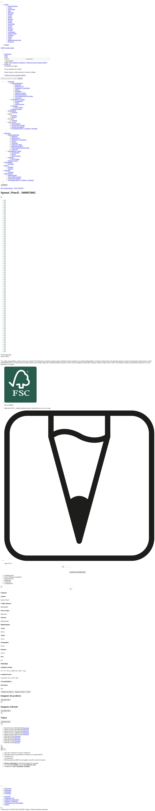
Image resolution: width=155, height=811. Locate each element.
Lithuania (10, 35)
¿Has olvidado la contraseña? (17, 62)
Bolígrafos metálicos (21, 94)
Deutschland (11, 9)
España (6, 4)
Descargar (26, 728)
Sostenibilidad (12, 111)
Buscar (20, 78)
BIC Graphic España (7, 188)
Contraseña (29, 59)
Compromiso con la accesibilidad (13, 803)
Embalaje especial (16, 109)
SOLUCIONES (18, 188)
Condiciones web (9, 798)
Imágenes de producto (7, 692)
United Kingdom (12, 6)
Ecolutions (14, 112)
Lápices (17, 89)
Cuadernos (14, 106)
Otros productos (19, 104)
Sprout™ (14, 117)
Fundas (17, 102)
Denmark (10, 29)
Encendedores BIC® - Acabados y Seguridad (24, 128)
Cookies (6, 804)
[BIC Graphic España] (7, 48)
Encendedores (19, 101)
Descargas (7, 170)
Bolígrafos (18, 85)
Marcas (6, 165)
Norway (10, 25)
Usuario (6, 59)
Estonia (10, 37)
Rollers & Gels (19, 86)
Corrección (18, 98)
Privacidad (7, 796)
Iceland (10, 20)
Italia (9, 11)
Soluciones (11, 81)
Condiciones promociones (11, 799)
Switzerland (11, 24)
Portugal (10, 14)
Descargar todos (5, 721)
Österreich (11, 42)
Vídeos (28, 692)
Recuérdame (9, 61)
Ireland (10, 17)
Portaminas (18, 91)
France (10, 8)
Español (6, 45)
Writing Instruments (17, 83)
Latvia (9, 38)
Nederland (11, 12)
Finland (10, 22)
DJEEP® (14, 115)
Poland (10, 27)
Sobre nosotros (12, 122)
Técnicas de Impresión (17, 127)
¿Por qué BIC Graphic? (18, 125)
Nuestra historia (15, 123)
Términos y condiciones (11, 801)
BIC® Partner (19, 107)
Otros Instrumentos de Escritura (24, 96)
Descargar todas (5, 699)
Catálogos (14, 120)
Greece (10, 16)
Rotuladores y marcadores (22, 88)
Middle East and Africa (14, 40)
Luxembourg (11, 32)
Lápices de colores (20, 93)
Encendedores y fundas (18, 99)
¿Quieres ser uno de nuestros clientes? (36, 62)
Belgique (10, 19)
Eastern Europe (12, 33)
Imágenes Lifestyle (20, 692)
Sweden (10, 30)
